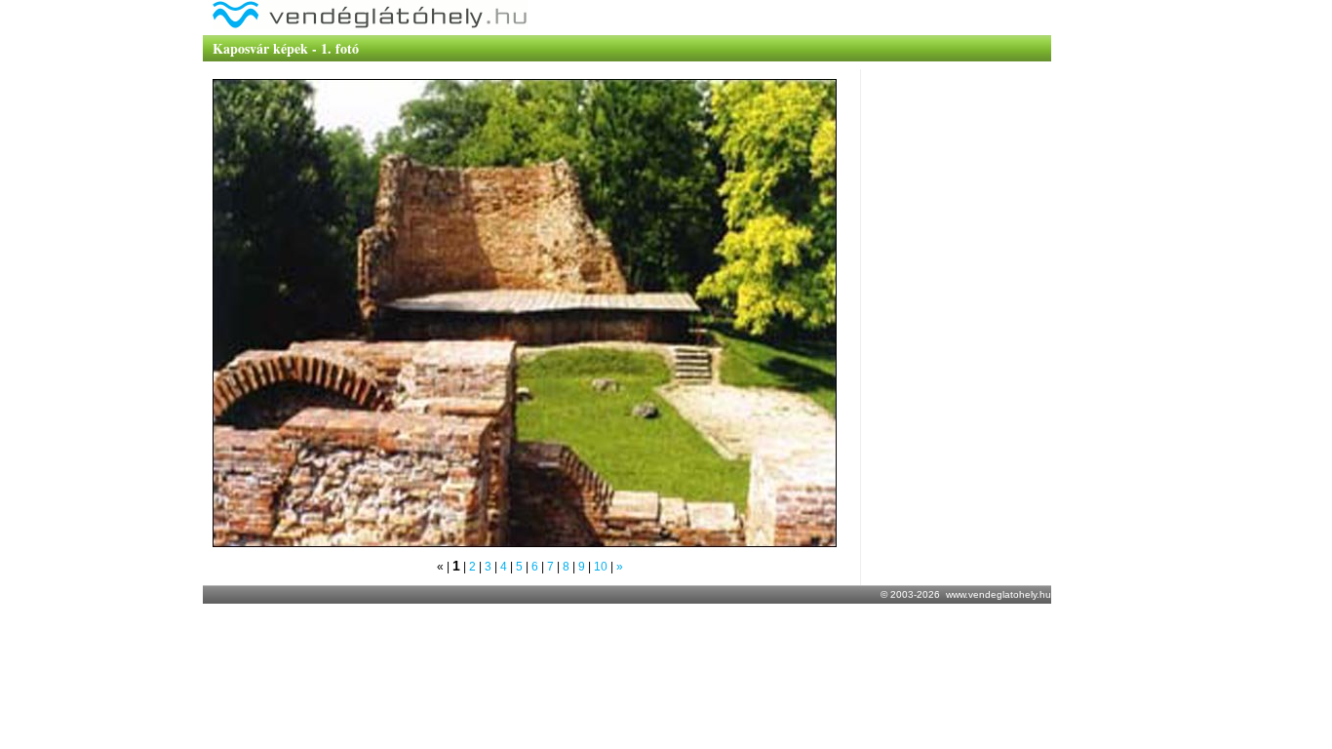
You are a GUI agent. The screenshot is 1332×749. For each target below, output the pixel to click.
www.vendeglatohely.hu (998, 594)
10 (600, 566)
